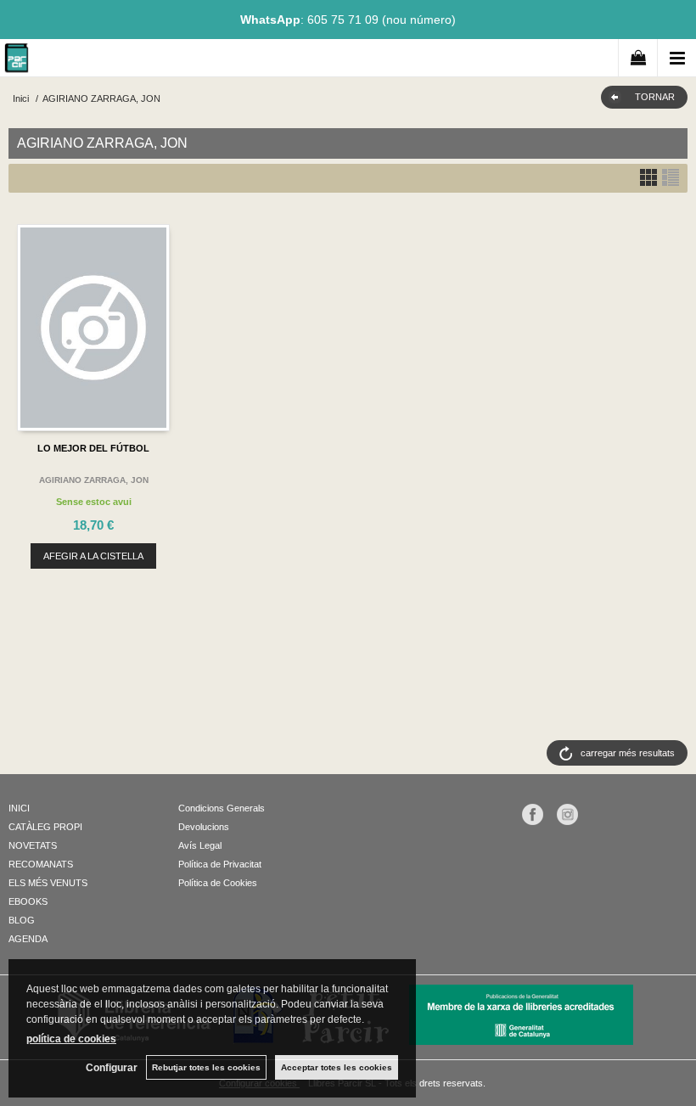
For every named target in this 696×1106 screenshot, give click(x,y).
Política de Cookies (217, 883)
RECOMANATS (40, 864)
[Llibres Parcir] (16, 60)
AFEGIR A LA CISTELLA (93, 556)
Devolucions (203, 827)
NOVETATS (32, 845)
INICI (19, 808)
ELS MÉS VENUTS (47, 883)
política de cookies (71, 1039)
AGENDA (28, 939)
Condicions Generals (221, 808)
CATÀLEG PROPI (45, 827)
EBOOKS (28, 901)
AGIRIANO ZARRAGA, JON (94, 480)
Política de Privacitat (219, 864)
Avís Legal (200, 845)
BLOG (21, 920)
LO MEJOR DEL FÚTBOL (93, 448)
